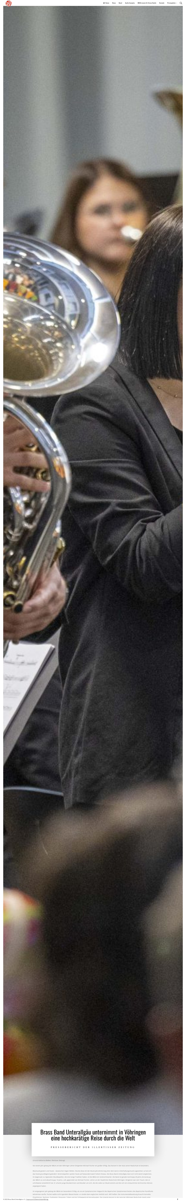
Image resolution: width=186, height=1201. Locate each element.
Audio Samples (130, 3)
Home (107, 3)
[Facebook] (177, 1199)
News (114, 3)
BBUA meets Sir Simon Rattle (147, 3)
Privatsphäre (171, 3)
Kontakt (161, 3)
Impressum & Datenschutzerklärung (37, 1199)
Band (120, 3)
